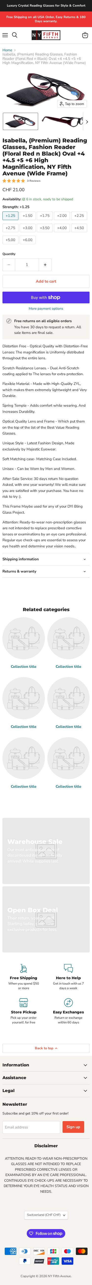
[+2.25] (79, 221)
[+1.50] (28, 221)
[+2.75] (11, 233)
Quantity (8, 254)
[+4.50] (79, 233)
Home (7, 50)
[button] (20, 121)
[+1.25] (11, 221)
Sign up (73, 1127)
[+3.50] (45, 233)
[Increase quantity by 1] (45, 264)
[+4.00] (62, 233)
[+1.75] (45, 221)
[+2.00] (62, 221)
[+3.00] (28, 233)
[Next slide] (87, 121)
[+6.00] (28, 245)
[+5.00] (11, 245)
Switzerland (44, 1215)
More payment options (46, 309)
